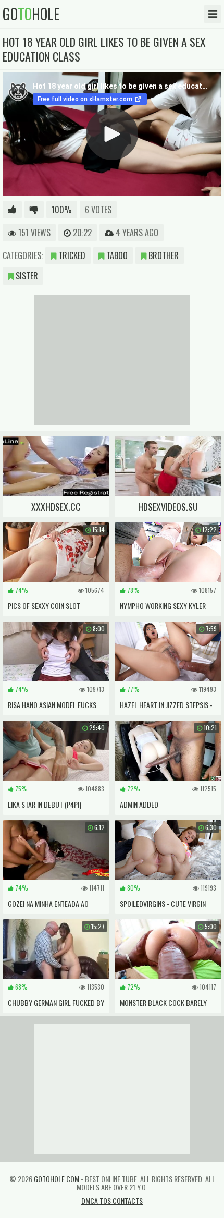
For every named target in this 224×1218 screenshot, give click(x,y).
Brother (162, 255)
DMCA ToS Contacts (112, 1200)
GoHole (31, 14)
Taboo (116, 255)
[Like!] (12, 209)
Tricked (70, 255)
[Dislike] (34, 209)
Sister (26, 276)
